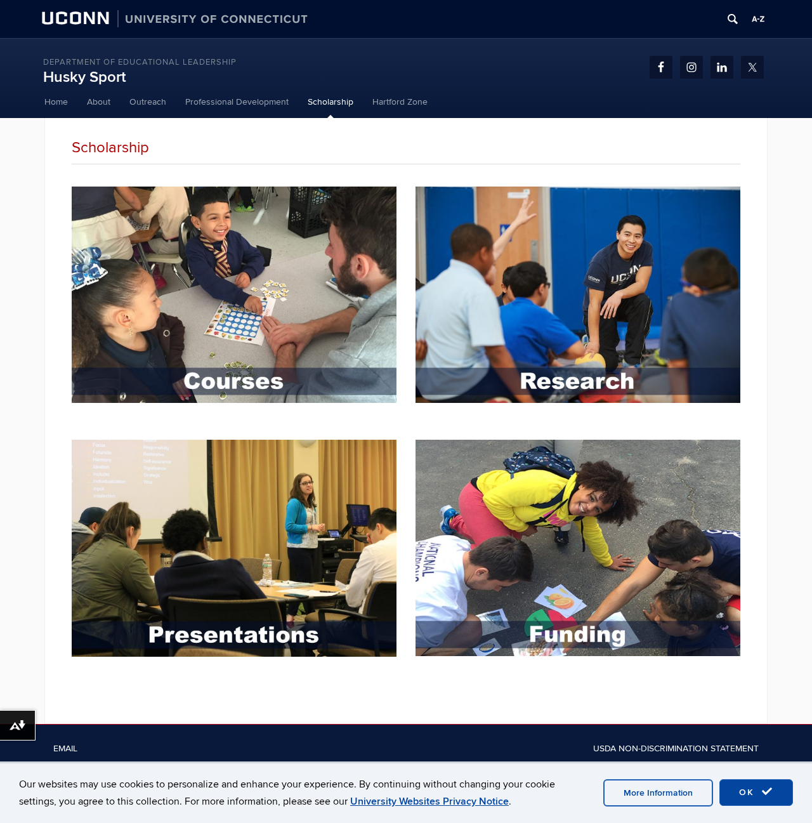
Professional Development (237, 101)
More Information (658, 792)
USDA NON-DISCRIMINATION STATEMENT (676, 748)
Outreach (147, 101)
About (98, 101)
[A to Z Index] (758, 19)
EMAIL (65, 748)
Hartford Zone (400, 101)
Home (56, 101)
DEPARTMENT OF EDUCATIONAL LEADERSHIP (140, 62)
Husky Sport (84, 77)
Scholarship (330, 101)
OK (748, 792)
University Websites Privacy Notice (429, 801)
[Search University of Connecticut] (733, 19)
